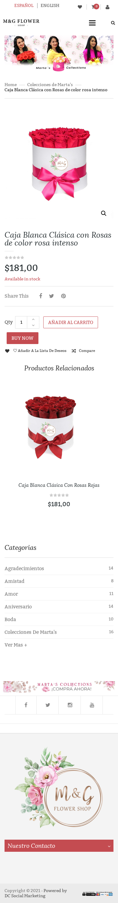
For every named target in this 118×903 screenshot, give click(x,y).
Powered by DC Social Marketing (36, 893)
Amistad (15, 581)
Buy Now (22, 338)
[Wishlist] (80, 7)
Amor (11, 594)
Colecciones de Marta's (50, 84)
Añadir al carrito (70, 322)
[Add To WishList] (102, 423)
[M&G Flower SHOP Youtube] (92, 705)
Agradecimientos (24, 568)
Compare (87, 351)
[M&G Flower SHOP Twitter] (48, 705)
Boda (10, 619)
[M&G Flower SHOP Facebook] (26, 705)
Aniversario (18, 607)
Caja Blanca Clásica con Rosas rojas (59, 485)
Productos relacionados (59, 368)
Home (11, 84)
